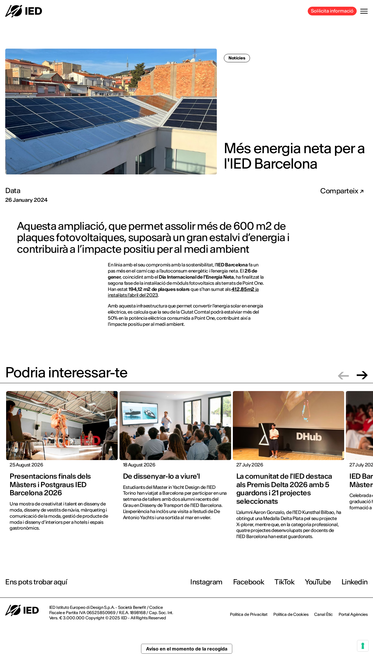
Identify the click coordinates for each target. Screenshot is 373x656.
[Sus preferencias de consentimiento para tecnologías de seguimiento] (362, 645)
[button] (343, 375)
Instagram (206, 581)
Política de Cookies (290, 614)
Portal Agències (353, 614)
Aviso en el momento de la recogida (186, 649)
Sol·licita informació (332, 11)
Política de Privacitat (249, 614)
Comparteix (340, 191)
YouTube (318, 581)
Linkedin (355, 581)
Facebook (248, 581)
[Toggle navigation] (364, 11)
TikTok (284, 581)
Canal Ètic (323, 614)
